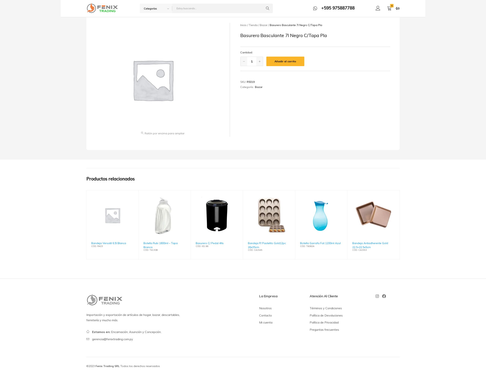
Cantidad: (246, 52)
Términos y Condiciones (326, 308)
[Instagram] (377, 296)
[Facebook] (384, 296)
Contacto (265, 315)
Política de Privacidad (324, 322)
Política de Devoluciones (326, 315)
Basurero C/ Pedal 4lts (210, 243)
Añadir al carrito (285, 61)
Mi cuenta (265, 322)
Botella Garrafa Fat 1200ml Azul (320, 243)
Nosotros (265, 308)
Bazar (259, 87)
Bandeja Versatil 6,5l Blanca (108, 243)
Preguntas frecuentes (324, 329)
